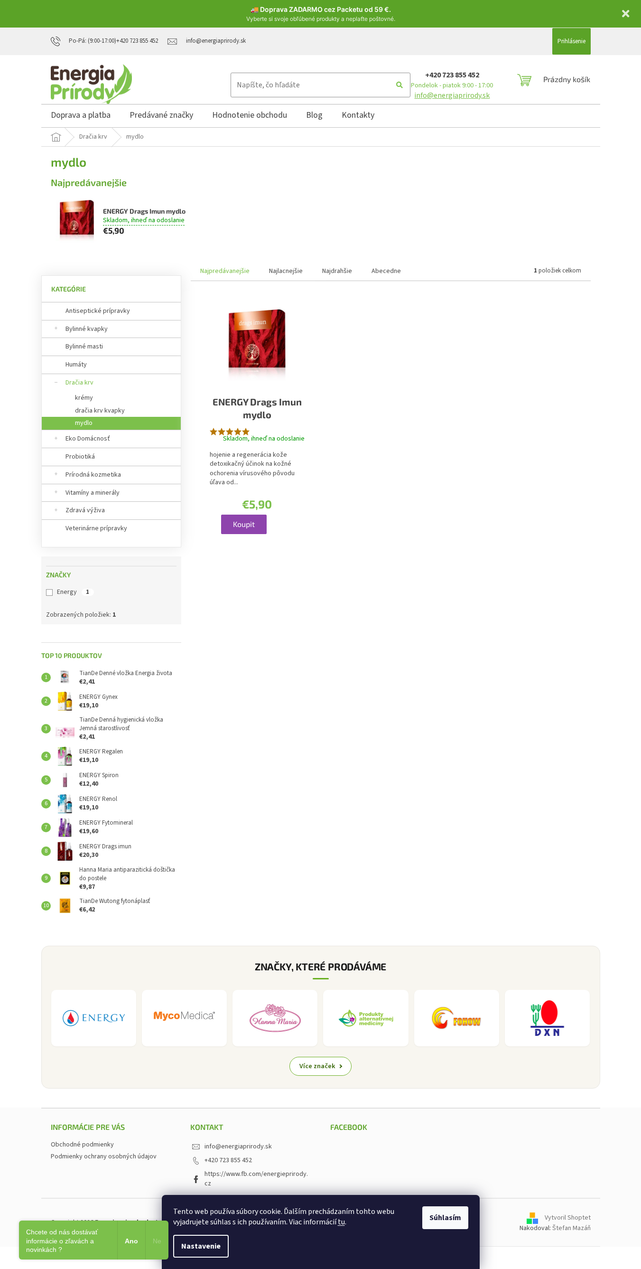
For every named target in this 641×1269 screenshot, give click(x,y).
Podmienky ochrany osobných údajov (104, 1156)
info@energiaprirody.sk (452, 95)
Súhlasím (445, 1218)
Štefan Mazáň (571, 1228)
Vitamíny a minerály (92, 493)
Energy (73, 592)
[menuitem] (80, 117)
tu (341, 1222)
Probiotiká (80, 456)
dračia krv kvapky (100, 410)
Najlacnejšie (286, 271)
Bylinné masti (84, 346)
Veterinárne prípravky (96, 528)
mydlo (84, 423)
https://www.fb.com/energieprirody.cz (256, 1178)
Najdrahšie (337, 271)
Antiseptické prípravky (97, 311)
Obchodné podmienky (82, 1144)
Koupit (244, 523)
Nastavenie (201, 1246)
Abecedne (386, 271)
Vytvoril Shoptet (568, 1217)
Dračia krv (79, 382)
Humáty (76, 364)
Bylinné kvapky (86, 329)
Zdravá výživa (85, 510)
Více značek (317, 1066)
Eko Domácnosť (87, 438)
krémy (84, 398)
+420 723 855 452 (452, 75)
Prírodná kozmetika (93, 474)
